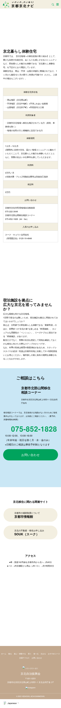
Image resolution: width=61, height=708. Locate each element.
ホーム (3, 653)
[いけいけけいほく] (30, 668)
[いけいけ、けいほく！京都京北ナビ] (18, 4)
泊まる (43, 653)
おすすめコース (54, 653)
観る (10, 653)
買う (29, 653)
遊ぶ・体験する (20, 653)
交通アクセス (24, 658)
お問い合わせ (30, 455)
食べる (36, 653)
